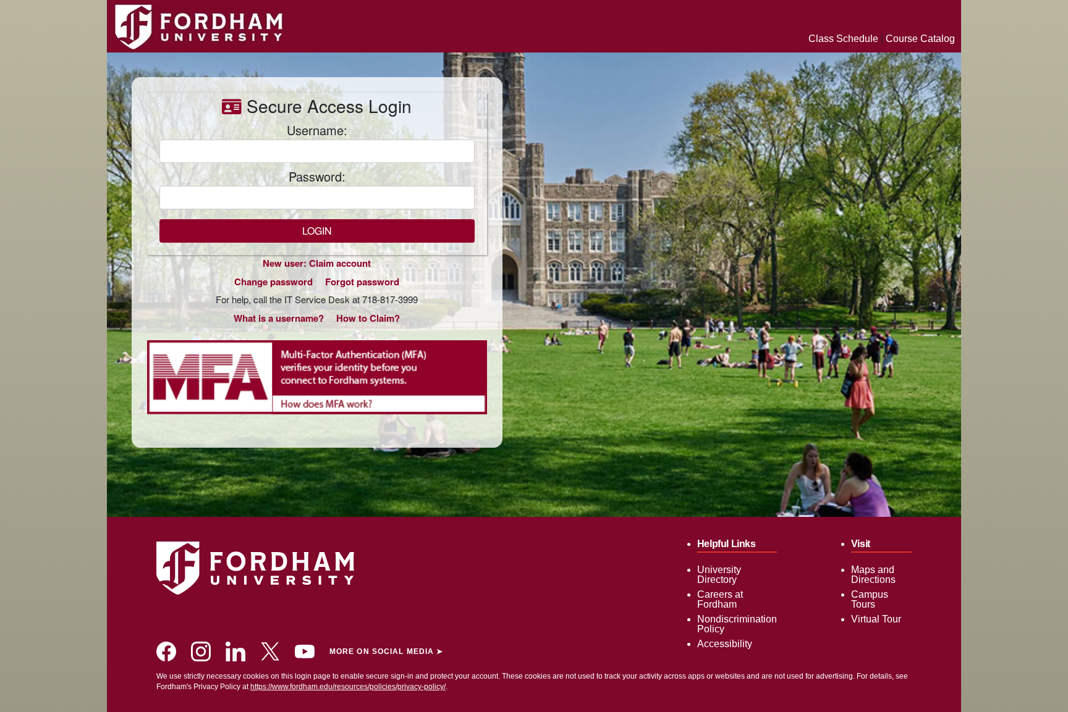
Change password (273, 281)
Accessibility (724, 644)
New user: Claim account (317, 263)
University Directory (719, 574)
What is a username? (279, 318)
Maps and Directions (873, 574)
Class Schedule (843, 38)
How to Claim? (368, 318)
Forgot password (362, 281)
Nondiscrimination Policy (737, 624)
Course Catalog (920, 38)
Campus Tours (869, 599)
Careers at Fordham (720, 599)
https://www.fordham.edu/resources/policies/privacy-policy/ (348, 686)
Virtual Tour (876, 619)
